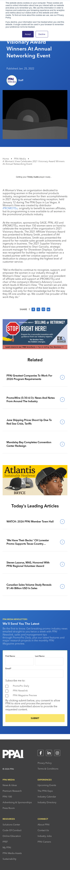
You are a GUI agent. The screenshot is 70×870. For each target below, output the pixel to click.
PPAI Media (20, 158)
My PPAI (7, 847)
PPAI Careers (44, 841)
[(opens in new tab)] (35, 348)
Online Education (12, 836)
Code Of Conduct (12, 830)
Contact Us (43, 830)
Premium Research (12, 790)
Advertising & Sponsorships (17, 802)
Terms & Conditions (48, 768)
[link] (35, 377)
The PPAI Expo (45, 790)
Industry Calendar (47, 796)
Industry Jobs (45, 836)
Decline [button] (41, 34)
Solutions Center (11, 824)
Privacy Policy (45, 762)
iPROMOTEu (10, 208)
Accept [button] (28, 34)
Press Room (9, 808)
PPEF (5, 841)
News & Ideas (10, 785)
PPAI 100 (7, 796)
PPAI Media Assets (12, 853)
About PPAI (43, 824)
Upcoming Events (47, 785)
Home (6, 158)
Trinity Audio (33, 177)
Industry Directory (47, 802)
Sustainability (9, 858)
